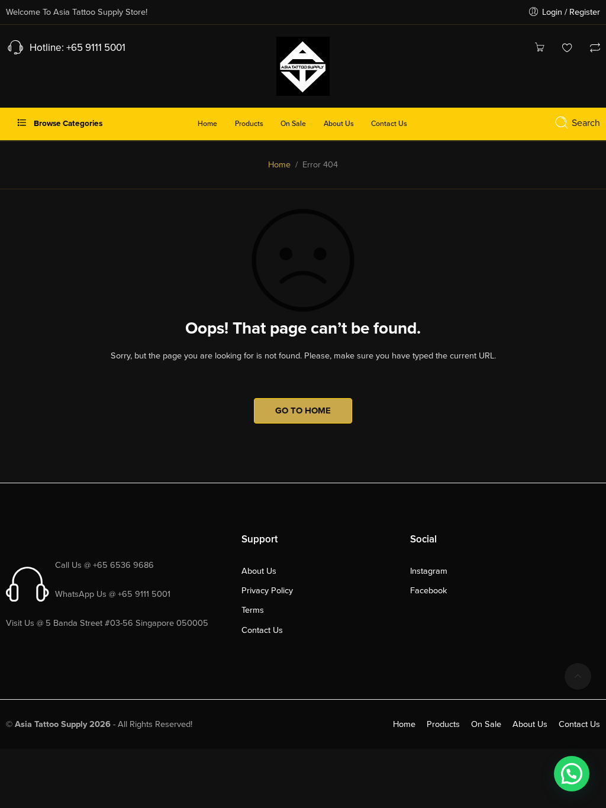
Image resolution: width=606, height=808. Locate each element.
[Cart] (539, 49)
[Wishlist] (567, 49)
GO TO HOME (303, 410)
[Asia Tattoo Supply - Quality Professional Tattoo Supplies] (303, 65)
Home (279, 165)
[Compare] (595, 49)
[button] (571, 773)
